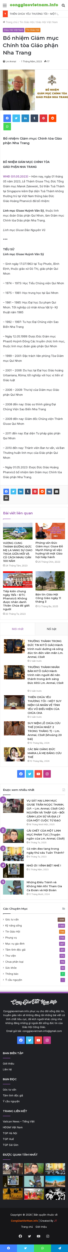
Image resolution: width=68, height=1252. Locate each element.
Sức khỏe (11, 967)
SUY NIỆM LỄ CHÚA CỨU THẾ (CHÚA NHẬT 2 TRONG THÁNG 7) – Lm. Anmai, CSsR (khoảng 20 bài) (45, 731)
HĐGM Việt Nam (13, 1127)
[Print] (6, 498)
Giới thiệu (8, 1063)
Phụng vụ (11, 937)
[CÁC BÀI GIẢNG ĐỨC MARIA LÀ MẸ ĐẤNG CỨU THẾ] (14, 754)
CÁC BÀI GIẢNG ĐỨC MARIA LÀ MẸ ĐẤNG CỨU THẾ (45, 753)
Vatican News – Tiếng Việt (19, 1121)
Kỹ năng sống (13, 925)
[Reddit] (42, 491)
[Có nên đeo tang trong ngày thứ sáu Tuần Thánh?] (13, 854)
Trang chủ (11, 22)
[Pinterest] (35, 491)
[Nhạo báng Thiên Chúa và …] (55, 1194)
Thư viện (10, 955)
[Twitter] (13, 491)
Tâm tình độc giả (15, 949)
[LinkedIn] (20, 491)
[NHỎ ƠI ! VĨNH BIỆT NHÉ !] (13, 871)
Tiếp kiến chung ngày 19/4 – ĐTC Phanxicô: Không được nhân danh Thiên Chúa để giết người (16, 600)
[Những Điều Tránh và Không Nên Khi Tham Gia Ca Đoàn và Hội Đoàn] (13, 887)
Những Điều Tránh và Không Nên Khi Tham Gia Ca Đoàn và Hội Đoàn (44, 886)
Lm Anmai (11, 61)
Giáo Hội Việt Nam (47, 22)
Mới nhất (17, 629)
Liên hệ (7, 1069)
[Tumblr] (28, 491)
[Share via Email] (56, 491)
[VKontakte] (49, 491)
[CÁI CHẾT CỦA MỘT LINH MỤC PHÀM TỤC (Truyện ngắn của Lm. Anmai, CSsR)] (13, 836)
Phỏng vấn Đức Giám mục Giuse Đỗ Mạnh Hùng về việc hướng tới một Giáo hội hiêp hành (49, 550)
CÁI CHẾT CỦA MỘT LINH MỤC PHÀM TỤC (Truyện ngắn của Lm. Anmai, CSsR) (46, 834)
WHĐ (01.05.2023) (15, 176)
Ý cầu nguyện (13, 979)
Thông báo (11, 973)
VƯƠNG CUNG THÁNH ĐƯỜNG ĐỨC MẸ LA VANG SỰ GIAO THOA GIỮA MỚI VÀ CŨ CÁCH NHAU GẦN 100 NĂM (17, 552)
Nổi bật (51, 629)
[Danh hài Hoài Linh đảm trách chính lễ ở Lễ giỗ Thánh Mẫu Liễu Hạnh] (34, 1194)
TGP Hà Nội (10, 1133)
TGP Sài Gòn (10, 1144)
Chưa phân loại (14, 961)
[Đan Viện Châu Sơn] (55, 1181)
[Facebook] (6, 491)
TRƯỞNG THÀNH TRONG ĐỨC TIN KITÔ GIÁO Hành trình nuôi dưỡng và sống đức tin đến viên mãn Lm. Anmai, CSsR (45, 649)
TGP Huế (8, 1139)
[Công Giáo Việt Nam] (34, 5)
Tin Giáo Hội (27, 22)
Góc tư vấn (12, 919)
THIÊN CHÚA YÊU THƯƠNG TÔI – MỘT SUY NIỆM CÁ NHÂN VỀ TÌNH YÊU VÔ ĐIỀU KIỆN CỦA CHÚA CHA (44, 705)
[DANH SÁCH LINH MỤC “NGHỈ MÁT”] (13, 1194)
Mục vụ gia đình (15, 943)
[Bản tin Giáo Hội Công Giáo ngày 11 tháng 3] (50, 581)
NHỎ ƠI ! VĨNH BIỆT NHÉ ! (44, 865)
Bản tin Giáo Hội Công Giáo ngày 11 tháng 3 (48, 598)
